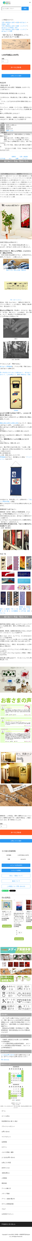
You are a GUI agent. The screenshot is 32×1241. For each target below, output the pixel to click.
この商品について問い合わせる (16, 886)
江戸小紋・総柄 (25, 611)
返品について (16, 881)
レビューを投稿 (16, 870)
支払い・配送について (16, 875)
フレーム (2, 613)
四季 (11, 31)
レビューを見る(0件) (16, 865)
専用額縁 (16, 410)
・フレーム (24, 158)
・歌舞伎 (13, 156)
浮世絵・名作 (6, 24)
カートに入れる (16, 67)
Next (29, 43)
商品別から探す (10, 22)
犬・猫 (6, 611)
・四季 (16, 158)
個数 (3, 58)
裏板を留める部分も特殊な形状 (9, 423)
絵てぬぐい (23, 22)
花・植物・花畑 (21, 609)
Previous (2, 43)
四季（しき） (10, 130)
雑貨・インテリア (21, 26)
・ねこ (10, 158)
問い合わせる (5, 1059)
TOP (3, 22)
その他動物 (14, 611)
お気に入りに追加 (16, 75)
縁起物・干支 (9, 609)
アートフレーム (16, 497)
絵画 (17, 22)
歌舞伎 (21, 607)
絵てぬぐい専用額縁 (6, 366)
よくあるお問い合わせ (7, 1055)
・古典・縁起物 (23, 156)
